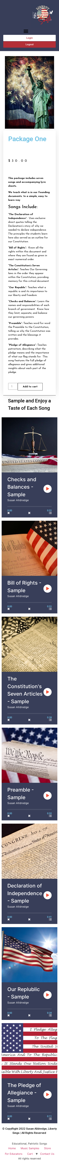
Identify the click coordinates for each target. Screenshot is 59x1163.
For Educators (13, 1153)
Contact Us (47, 1153)
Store (47, 1148)
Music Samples (30, 1148)
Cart (30, 1153)
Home (12, 1148)
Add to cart (30, 386)
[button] (26, 31)
